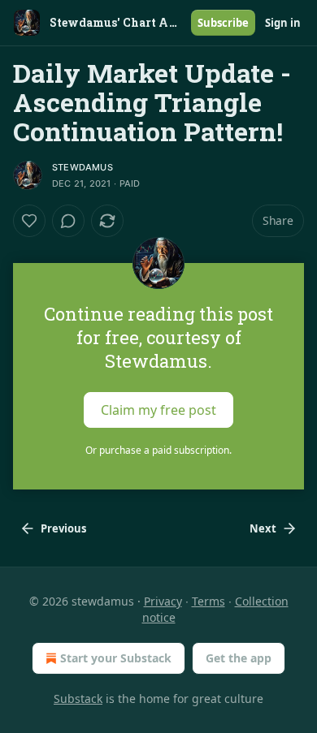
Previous (63, 528)
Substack (78, 698)
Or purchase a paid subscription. (158, 450)
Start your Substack (116, 658)
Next (263, 528)
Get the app (238, 658)
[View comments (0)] (68, 221)
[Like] (29, 221)
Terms (208, 601)
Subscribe (223, 22)
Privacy (163, 601)
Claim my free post (158, 410)
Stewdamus (82, 167)
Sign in (283, 22)
